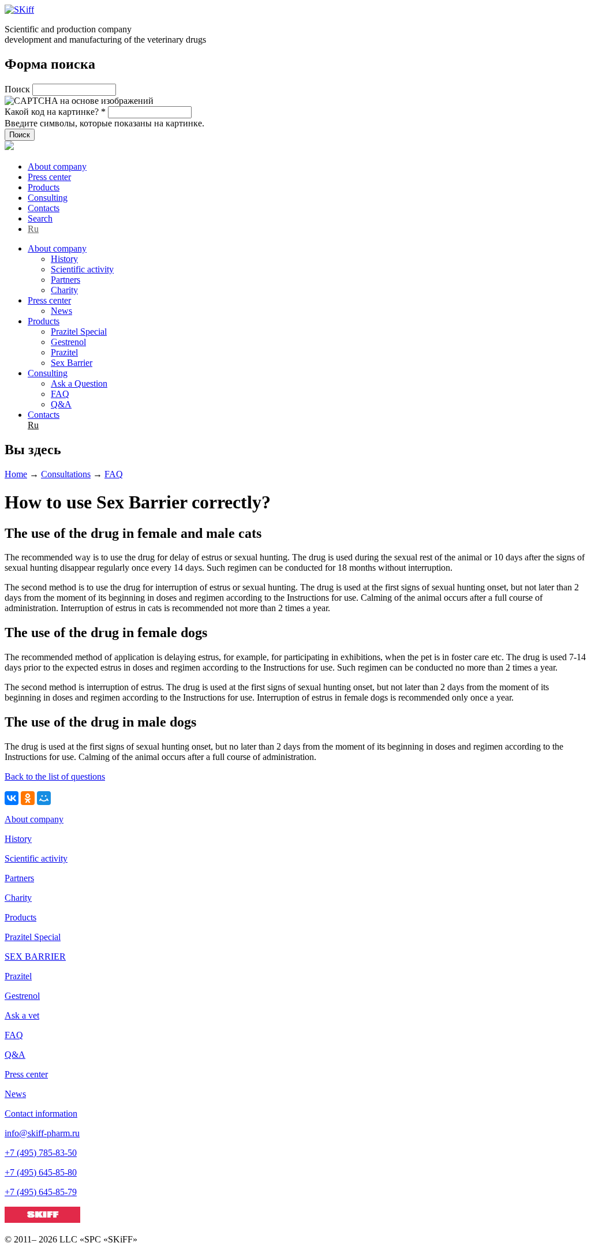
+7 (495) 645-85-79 (41, 1192)
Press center (49, 177)
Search (40, 218)
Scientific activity (82, 269)
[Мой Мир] (44, 798)
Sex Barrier (71, 363)
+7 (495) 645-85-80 (41, 1172)
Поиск (18, 89)
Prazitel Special (79, 331)
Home (16, 474)
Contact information (41, 1113)
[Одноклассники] (28, 798)
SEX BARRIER (35, 956)
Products (43, 187)
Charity (64, 290)
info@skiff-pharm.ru (42, 1133)
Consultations (66, 474)
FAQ (60, 394)
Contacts (43, 208)
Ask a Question (79, 383)
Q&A (61, 404)
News (61, 311)
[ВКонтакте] (11, 798)
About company (57, 166)
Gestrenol (68, 342)
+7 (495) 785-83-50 (41, 1153)
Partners (65, 280)
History (64, 259)
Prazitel (64, 352)
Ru (33, 229)
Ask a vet (22, 1015)
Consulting (48, 198)
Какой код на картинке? (55, 112)
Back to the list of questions (55, 776)
